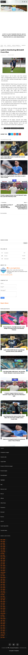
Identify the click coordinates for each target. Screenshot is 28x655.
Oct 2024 (3, 569)
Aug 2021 (3, 634)
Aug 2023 (3, 593)
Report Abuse (4, 303)
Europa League (4, 470)
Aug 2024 (3, 572)
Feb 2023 (3, 603)
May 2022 (3, 618)
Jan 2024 (3, 584)
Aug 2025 (3, 551)
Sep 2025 (3, 550)
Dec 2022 (3, 606)
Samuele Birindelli (16, 45)
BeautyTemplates (14, 647)
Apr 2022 (3, 620)
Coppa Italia (3, 461)
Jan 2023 (3, 605)
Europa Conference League (7, 466)
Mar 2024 (3, 581)
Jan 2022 (3, 625)
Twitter (14, 255)
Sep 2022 (3, 611)
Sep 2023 (3, 591)
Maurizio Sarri (4, 489)
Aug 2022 (3, 613)
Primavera (3, 507)
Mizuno (2, 493)
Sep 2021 (3, 632)
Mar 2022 (3, 622)
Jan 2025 (3, 563)
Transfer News (21, 128)
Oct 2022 (3, 610)
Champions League (5, 452)
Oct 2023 (3, 589)
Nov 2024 (3, 567)
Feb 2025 (3, 562)
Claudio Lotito (3, 457)
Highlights (3, 480)
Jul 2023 (2, 594)
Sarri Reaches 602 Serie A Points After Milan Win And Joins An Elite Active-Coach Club (14, 417)
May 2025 (3, 556)
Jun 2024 (3, 575)
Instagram (14, 258)
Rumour (9, 45)
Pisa (5, 45)
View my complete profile (6, 274)
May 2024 (3, 577)
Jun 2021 (3, 637)
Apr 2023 (3, 599)
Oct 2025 (3, 548)
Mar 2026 (3, 539)
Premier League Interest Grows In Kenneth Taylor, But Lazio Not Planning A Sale (14, 196)
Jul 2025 (2, 553)
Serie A (2, 521)
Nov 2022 (3, 608)
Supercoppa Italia (4, 526)
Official (2, 498)
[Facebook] (22, 2)
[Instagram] (26, 2)
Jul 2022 (2, 615)
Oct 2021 (3, 630)
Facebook (14, 252)
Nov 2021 (3, 629)
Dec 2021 (3, 627)
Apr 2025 (3, 558)
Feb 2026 (3, 541)
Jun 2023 (3, 596)
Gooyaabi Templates (14, 650)
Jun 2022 (3, 616)
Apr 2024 (3, 579)
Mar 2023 (3, 601)
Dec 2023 (3, 586)
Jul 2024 (2, 574)
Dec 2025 (3, 545)
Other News (3, 503)
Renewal (2, 512)
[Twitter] (24, 2)
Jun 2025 (3, 555)
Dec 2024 (3, 565)
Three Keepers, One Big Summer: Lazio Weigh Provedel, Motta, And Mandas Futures (14, 328)
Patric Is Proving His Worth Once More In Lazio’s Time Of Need (13, 176)
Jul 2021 (2, 635)
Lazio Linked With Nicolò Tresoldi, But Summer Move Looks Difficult (13, 157)
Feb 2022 (3, 623)
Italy (1, 484)
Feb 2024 (3, 582)
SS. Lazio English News (14, 268)
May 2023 (3, 598)
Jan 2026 (3, 543)
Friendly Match (4, 475)
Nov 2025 (3, 546)
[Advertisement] (14, 23)
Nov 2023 (3, 587)
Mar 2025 (3, 560)
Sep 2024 (3, 570)
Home (2, 45)
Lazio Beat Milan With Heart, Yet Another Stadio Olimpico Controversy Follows (14, 372)
